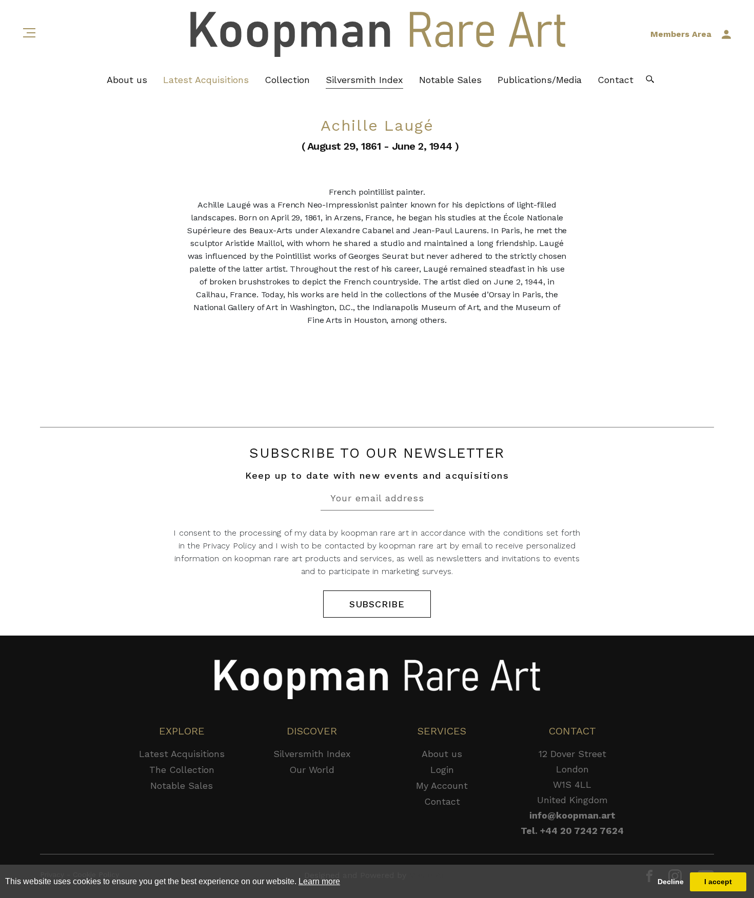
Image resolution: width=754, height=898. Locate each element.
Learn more (319, 881)
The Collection (181, 769)
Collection (287, 79)
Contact (615, 79)
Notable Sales (450, 79)
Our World (311, 769)
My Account (442, 785)
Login (442, 769)
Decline (671, 881)
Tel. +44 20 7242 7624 (572, 830)
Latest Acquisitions (206, 79)
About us (127, 79)
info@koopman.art (572, 815)
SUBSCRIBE (377, 604)
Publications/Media (540, 79)
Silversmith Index (364, 79)
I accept (718, 881)
